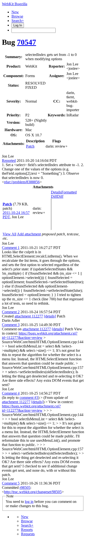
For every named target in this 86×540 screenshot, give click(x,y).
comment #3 (29, 398)
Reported (9, 161)
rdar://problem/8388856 (22, 182)
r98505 (25, 488)
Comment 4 (11, 393)
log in (29, 502)
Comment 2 (11, 312)
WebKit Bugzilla (14, 4)
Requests (28, 534)
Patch (30, 146)
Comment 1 (11, 248)
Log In (17, 25)
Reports (27, 530)
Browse (17, 16)
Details (56, 192)
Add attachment (29, 234)
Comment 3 (11, 325)
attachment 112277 (29, 316)
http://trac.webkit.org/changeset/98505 (33, 492)
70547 (26, 42)
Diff (60, 196)
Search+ (17, 21)
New (15, 12)
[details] (50, 316)
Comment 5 (11, 483)
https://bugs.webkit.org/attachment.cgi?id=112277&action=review (39, 335)
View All (9, 234)
